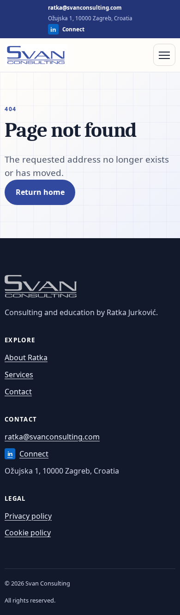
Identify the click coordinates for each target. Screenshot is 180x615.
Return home (40, 192)
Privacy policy (28, 516)
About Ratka (26, 357)
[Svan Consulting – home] (36, 55)
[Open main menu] (164, 55)
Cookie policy (28, 532)
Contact (18, 392)
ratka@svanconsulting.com (84, 7)
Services (19, 374)
